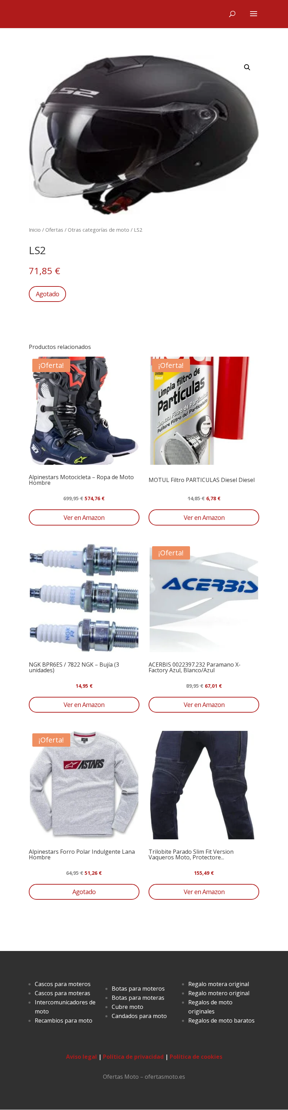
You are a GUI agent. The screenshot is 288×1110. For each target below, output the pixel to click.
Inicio (35, 229)
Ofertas (54, 229)
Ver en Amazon (84, 517)
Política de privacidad (133, 1057)
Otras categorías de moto (98, 229)
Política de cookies (196, 1057)
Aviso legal (81, 1057)
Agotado (47, 294)
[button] (247, 67)
